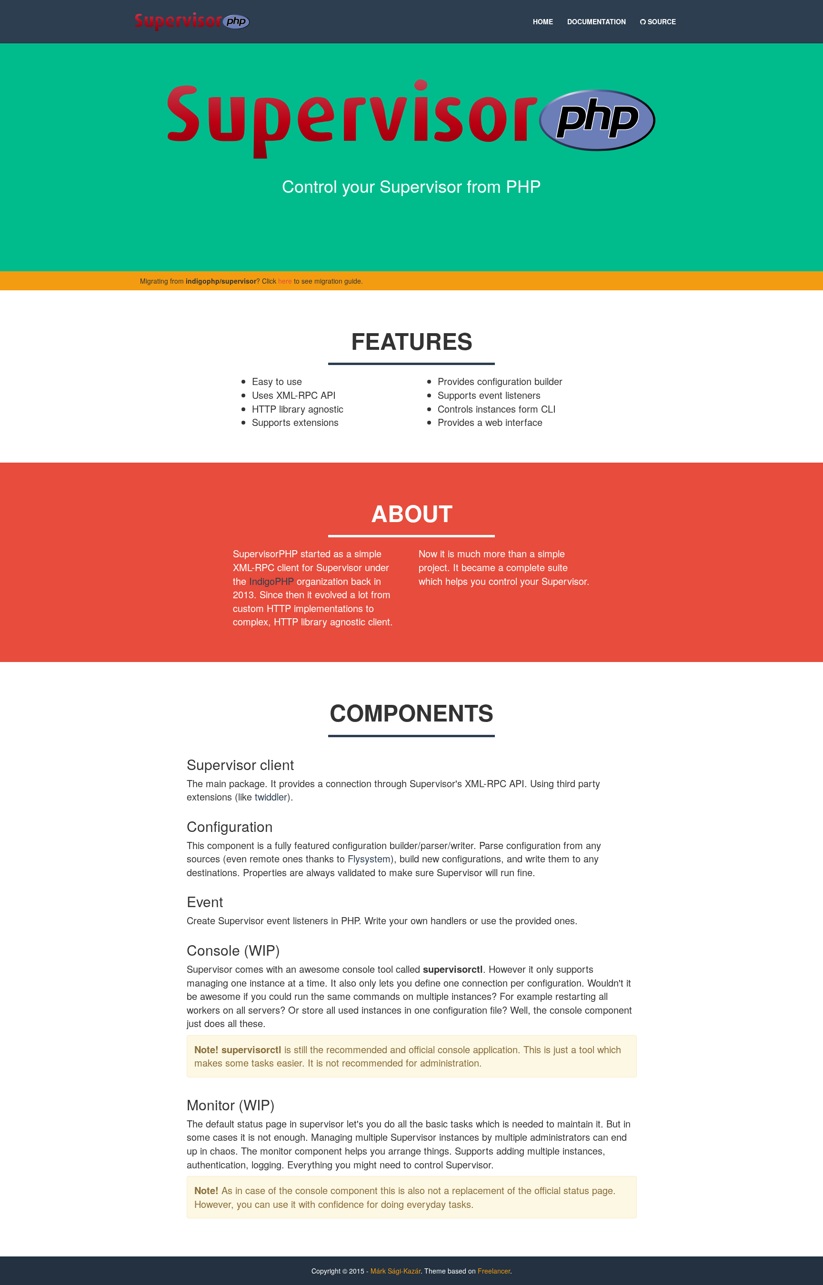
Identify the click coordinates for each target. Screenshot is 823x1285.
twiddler (271, 796)
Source (661, 21)
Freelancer (494, 1270)
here (285, 281)
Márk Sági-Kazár (396, 1270)
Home (543, 21)
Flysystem (369, 858)
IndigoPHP (271, 581)
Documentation (596, 21)
